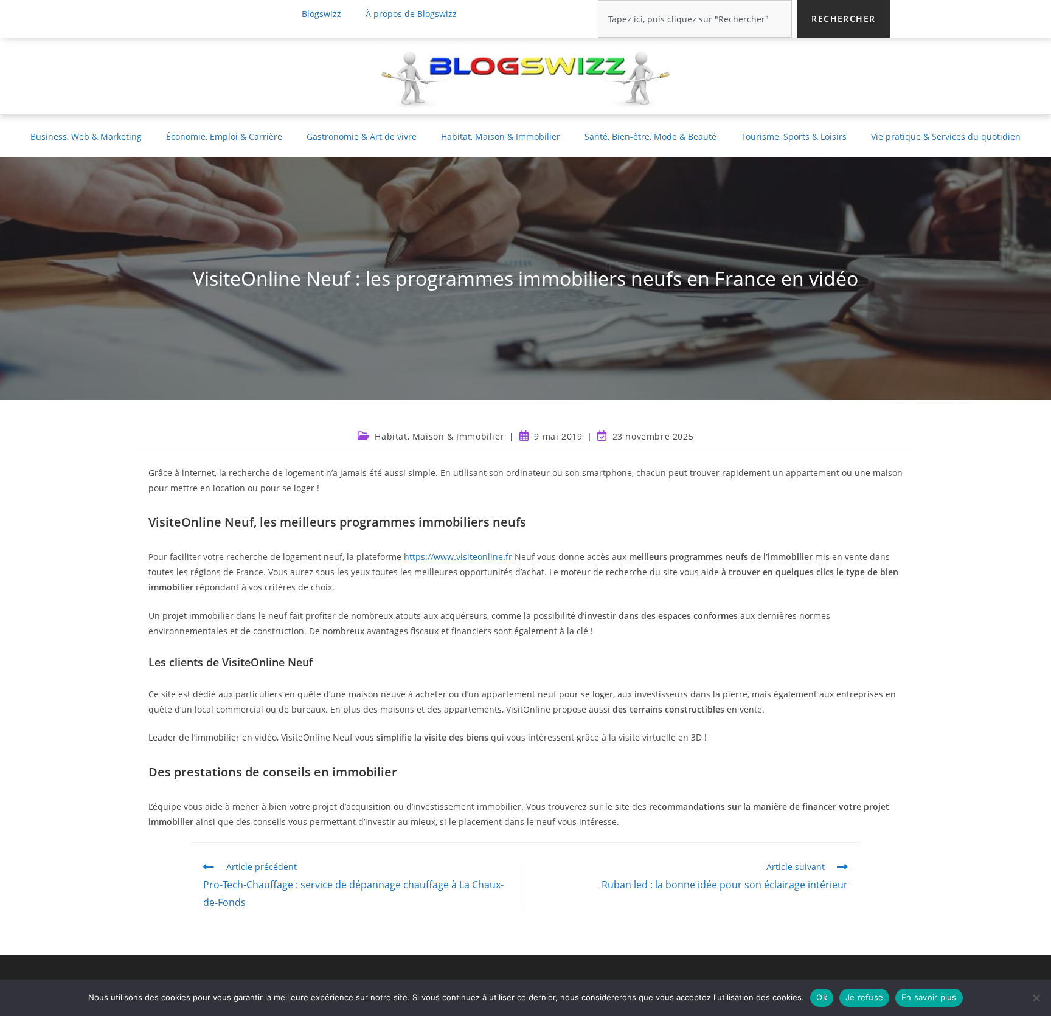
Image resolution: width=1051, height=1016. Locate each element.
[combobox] (695, 19)
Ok (821, 997)
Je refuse (864, 997)
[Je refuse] (1036, 998)
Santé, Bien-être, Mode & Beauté (650, 136)
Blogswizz (321, 13)
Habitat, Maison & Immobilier (500, 136)
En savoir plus (929, 997)
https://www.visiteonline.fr (458, 556)
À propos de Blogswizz (411, 13)
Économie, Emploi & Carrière (224, 136)
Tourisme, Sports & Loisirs (794, 136)
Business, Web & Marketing (86, 136)
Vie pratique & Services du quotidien (946, 136)
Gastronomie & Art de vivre (362, 136)
